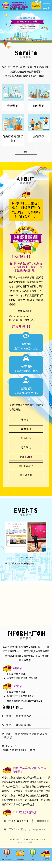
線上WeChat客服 (15, 829)
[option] (26, 27)
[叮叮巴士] (15, 5)
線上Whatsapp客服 (16, 821)
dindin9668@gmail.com (19, 749)
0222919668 (23, 716)
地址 (8, 734)
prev (3, 546)
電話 (9, 716)
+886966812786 (42, 821)
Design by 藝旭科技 (26, 842)
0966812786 (23, 725)
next (48, 546)
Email (10, 746)
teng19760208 (39, 830)
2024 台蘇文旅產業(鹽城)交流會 (19, 563)
